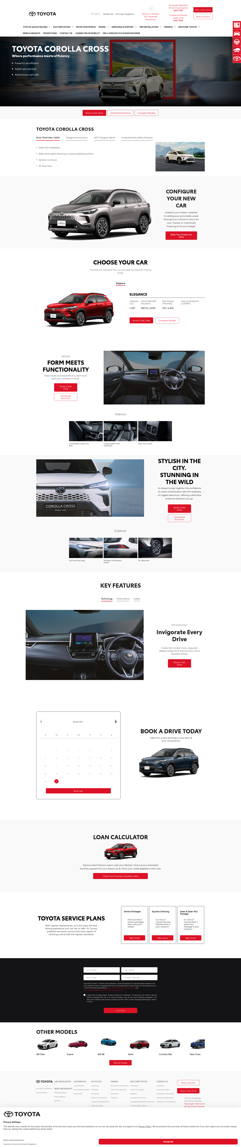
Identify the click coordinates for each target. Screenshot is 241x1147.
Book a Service (203, 16)
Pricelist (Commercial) (120, 1085)
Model (102, 26)
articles (57, 1100)
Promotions (50, 33)
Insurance (115, 1093)
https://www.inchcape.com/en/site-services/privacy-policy (103, 990)
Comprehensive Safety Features (137, 137)
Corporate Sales (162, 1089)
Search (97, 13)
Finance (168, 26)
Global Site (108, 13)
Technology (107, 598)
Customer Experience (100, 1101)
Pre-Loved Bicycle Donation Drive (121, 33)
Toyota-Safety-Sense (138, 1105)
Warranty (94, 1089)
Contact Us (66, 33)
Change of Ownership (165, 1093)
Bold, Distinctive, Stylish (48, 137)
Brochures (78, 1093)
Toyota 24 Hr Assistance (165, 1101)
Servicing (95, 1085)
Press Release (60, 1096)
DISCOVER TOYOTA (138, 1081)
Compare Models (146, 112)
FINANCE (114, 1081)
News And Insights (63, 1088)
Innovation (134, 1085)
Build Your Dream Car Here (181, 235)
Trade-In (114, 1097)
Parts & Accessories (99, 1097)
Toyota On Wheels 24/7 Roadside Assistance (150, 16)
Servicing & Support (123, 26)
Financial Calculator (118, 1089)
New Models (79, 1085)
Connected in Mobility (87, 33)
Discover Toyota (187, 26)
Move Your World (86, 26)
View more (134, 937)
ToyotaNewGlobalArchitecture (142, 1101)
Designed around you (77, 137)
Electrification (61, 26)
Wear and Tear (97, 1105)
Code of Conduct (137, 1089)
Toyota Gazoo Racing (35, 26)
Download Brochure (120, 112)
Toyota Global (41, 1092)
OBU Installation (148, 26)
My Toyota (96, 1081)
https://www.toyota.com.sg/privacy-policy (121, 988)
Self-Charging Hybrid (104, 137)
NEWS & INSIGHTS (31, 33)
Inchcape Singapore (125, 13)
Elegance (120, 283)
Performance (123, 598)
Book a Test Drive (203, 9)
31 (56, 781)
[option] (120, 71)
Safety (137, 598)
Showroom (80, 1081)
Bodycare (95, 1093)
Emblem (133, 1093)
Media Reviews (60, 1092)
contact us (162, 1081)
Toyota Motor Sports (138, 1097)
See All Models (120, 1062)
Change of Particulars (164, 1097)
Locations (160, 1085)
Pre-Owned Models (82, 1089)
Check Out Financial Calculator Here (120, 875)
